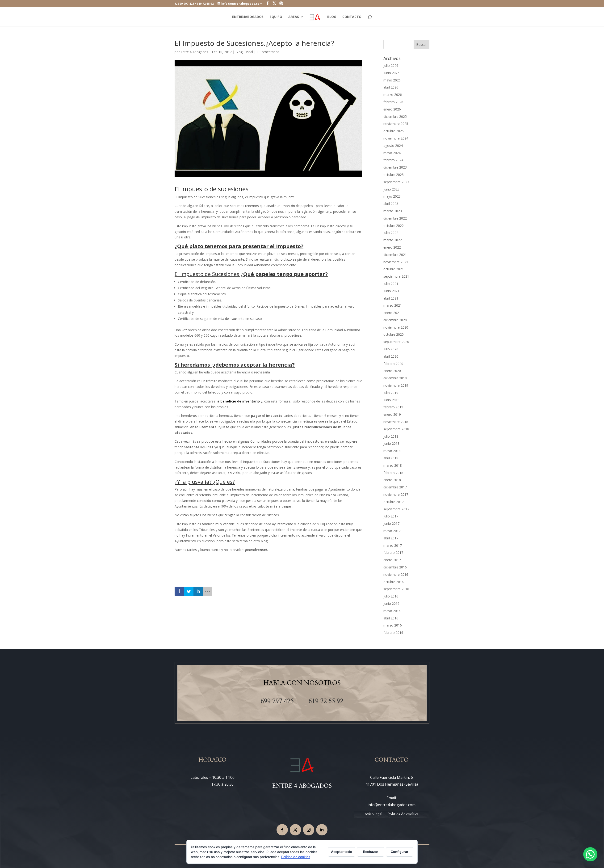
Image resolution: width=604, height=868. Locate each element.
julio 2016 (390, 596)
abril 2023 (390, 203)
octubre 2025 (393, 131)
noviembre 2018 (395, 421)
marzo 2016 (392, 625)
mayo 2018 (392, 451)
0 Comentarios (268, 52)
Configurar (399, 852)
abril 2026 (390, 87)
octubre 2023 (393, 174)
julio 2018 (390, 436)
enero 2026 (392, 109)
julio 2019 (390, 392)
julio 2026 (390, 65)
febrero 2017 (393, 552)
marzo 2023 (392, 211)
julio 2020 (390, 349)
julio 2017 (390, 516)
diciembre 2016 (395, 567)
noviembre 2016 (395, 574)
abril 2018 (390, 458)
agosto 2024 (393, 145)
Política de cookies (403, 814)
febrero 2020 (393, 363)
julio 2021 (390, 283)
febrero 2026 (393, 102)
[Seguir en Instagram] (308, 829)
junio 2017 (391, 523)
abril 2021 (390, 298)
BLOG (331, 17)
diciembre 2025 (395, 116)
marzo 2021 (392, 305)
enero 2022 (392, 247)
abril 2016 (390, 618)
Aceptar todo (341, 852)
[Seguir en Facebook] (282, 829)
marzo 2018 (392, 465)
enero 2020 (392, 370)
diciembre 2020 (395, 320)
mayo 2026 (392, 80)
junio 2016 (391, 603)
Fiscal (248, 52)
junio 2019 (391, 400)
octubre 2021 (393, 269)
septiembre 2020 (396, 341)
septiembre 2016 (396, 589)
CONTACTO (351, 17)
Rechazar (370, 852)
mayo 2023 (392, 196)
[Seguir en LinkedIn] (321, 829)
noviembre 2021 (395, 262)
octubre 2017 (393, 502)
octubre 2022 (393, 225)
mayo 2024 (392, 153)
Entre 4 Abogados (194, 52)
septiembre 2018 (396, 429)
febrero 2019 (393, 407)
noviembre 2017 (395, 494)
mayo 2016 (392, 611)
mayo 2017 (392, 531)
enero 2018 (392, 480)
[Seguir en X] (295, 829)
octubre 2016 (393, 582)
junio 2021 (391, 291)
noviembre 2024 (395, 138)
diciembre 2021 (395, 254)
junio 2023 (391, 189)
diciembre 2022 (395, 218)
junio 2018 (391, 443)
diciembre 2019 (395, 378)
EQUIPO (276, 17)
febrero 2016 (393, 632)
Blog (239, 52)
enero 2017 (392, 560)
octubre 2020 (393, 334)
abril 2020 (390, 356)
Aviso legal (373, 814)
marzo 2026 (392, 94)
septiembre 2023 (396, 182)
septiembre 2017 (396, 509)
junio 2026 (391, 73)
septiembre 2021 (396, 276)
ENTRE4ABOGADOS (248, 17)
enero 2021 (392, 312)
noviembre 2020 (395, 327)
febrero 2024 (393, 160)
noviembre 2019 (395, 385)
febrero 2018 (393, 472)
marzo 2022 (392, 240)
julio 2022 (390, 232)
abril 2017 (390, 538)
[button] (590, 854)
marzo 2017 (392, 545)
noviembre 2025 (395, 123)
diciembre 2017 (395, 487)
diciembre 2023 (395, 167)
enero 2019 (392, 414)
